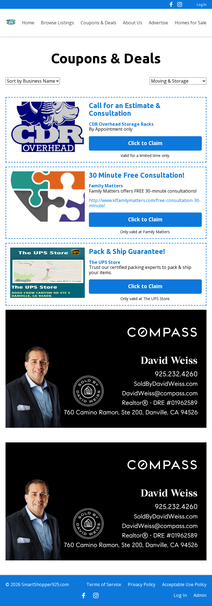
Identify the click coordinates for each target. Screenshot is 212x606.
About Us (132, 23)
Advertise (158, 23)
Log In (201, 4)
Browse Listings (57, 23)
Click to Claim (145, 143)
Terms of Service (103, 584)
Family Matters (106, 186)
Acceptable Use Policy (184, 584)
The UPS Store (104, 262)
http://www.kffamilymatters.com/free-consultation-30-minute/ (145, 202)
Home (28, 23)
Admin (200, 595)
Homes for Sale (190, 23)
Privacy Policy (141, 584)
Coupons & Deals (98, 23)
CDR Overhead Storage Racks (121, 124)
